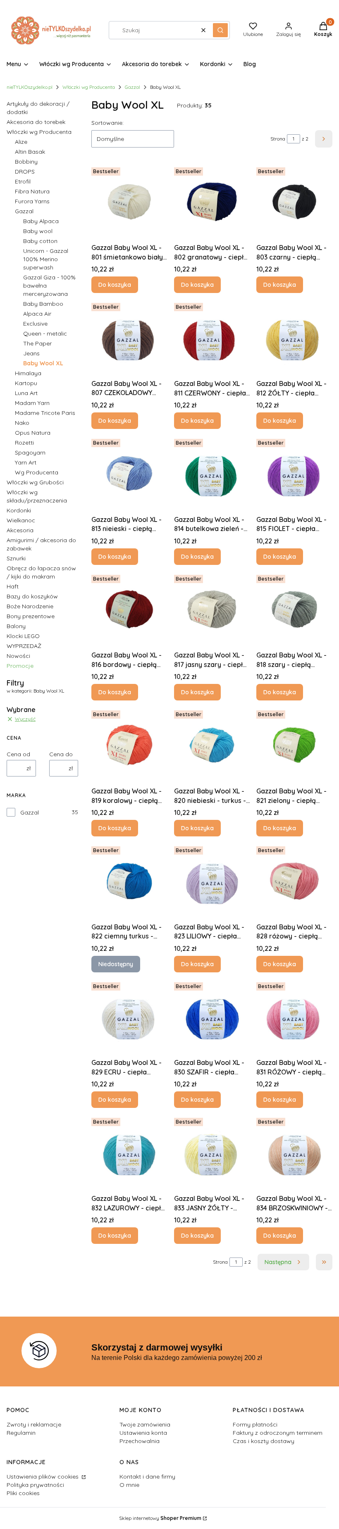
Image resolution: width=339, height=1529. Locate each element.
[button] (220, 30)
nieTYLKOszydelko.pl (30, 87)
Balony (16, 626)
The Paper (37, 343)
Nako (22, 422)
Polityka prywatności (35, 1485)
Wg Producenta (36, 472)
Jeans (31, 353)
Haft (13, 586)
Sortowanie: (107, 122)
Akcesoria (20, 530)
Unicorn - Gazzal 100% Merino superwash (45, 259)
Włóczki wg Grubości (35, 482)
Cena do (61, 754)
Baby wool (38, 231)
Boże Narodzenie (30, 606)
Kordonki (19, 510)
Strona (277, 139)
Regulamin (21, 1432)
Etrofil (23, 181)
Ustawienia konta (143, 1432)
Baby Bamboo (43, 303)
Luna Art (26, 393)
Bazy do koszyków (32, 596)
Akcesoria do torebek (36, 122)
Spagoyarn (30, 452)
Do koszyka (114, 284)
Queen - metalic (45, 333)
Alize (21, 141)
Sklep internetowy (160, 1518)
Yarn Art (25, 462)
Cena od (18, 754)
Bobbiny (26, 161)
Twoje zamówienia (144, 1424)
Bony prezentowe (31, 616)
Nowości (18, 656)
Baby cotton (40, 241)
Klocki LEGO (23, 636)
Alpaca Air (37, 313)
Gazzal (132, 87)
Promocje (20, 665)
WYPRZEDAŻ (24, 646)
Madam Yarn (32, 403)
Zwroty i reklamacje (34, 1424)
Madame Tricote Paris (45, 413)
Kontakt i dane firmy (147, 1476)
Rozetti (24, 442)
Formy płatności (255, 1424)
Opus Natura (32, 432)
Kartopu (26, 383)
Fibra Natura (32, 191)
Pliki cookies (23, 1493)
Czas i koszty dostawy (263, 1441)
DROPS (25, 171)
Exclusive (35, 323)
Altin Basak (30, 151)
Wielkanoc (21, 520)
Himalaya (28, 373)
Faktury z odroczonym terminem (277, 1432)
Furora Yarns (32, 201)
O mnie (129, 1485)
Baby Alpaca (41, 221)
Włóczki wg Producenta (88, 87)
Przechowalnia (139, 1441)
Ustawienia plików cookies (43, 1476)
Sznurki (16, 558)
